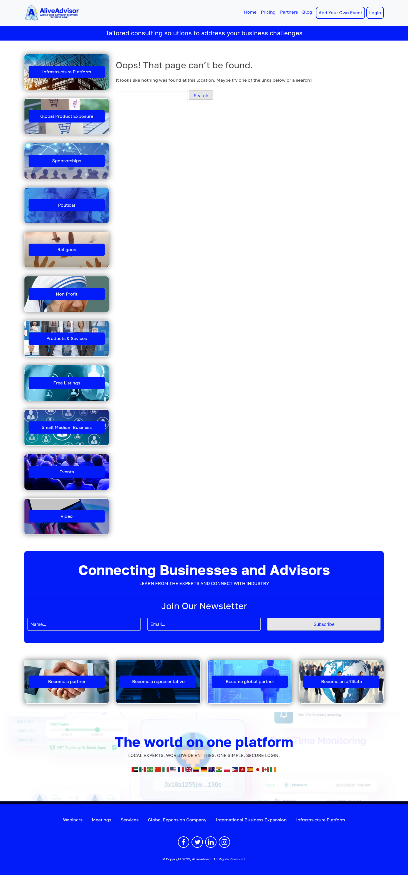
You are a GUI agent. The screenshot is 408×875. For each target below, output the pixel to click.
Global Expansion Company (177, 819)
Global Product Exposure (66, 116)
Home (250, 12)
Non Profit (66, 294)
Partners (289, 12)
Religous (66, 249)
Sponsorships (66, 160)
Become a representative (158, 681)
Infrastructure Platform (66, 71)
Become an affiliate (341, 681)
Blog (307, 12)
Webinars (72, 819)
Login (375, 12)
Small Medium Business (67, 427)
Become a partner (66, 681)
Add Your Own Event (340, 12)
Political (66, 205)
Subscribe (324, 624)
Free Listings (66, 383)
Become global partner (250, 681)
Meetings (101, 819)
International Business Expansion (251, 819)
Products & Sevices (66, 338)
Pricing (268, 12)
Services (129, 819)
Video (67, 516)
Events (66, 471)
